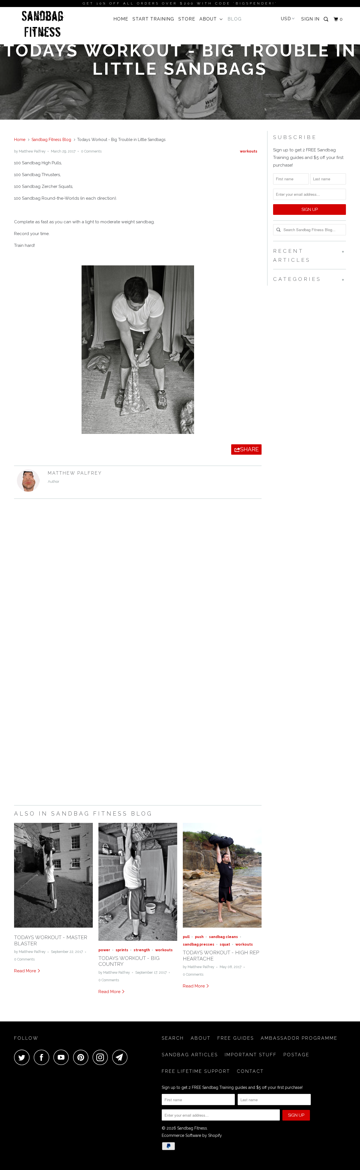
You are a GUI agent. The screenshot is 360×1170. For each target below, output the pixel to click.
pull (186, 937)
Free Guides (235, 1038)
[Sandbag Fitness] (43, 25)
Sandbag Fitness (192, 1128)
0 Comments (91, 151)
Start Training (153, 19)
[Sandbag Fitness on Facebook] (43, 1057)
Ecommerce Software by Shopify (192, 1135)
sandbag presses (198, 944)
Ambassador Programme (299, 1038)
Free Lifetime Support (196, 1071)
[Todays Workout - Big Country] (137, 942)
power (104, 950)
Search (173, 1038)
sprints (122, 950)
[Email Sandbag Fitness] (121, 1057)
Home (120, 19)
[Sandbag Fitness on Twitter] (23, 1057)
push (199, 937)
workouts (248, 151)
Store (186, 19)
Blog (235, 19)
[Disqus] (138, 580)
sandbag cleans (223, 937)
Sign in (310, 19)
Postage (296, 1054)
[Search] (326, 19)
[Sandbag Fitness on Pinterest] (82, 1057)
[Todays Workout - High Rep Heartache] (222, 929)
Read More (25, 970)
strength (142, 950)
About (209, 19)
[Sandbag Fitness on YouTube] (62, 1057)
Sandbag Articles (190, 1054)
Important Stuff (251, 1054)
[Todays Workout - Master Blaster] (53, 929)
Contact (250, 1071)
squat (225, 944)
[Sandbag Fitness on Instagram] (102, 1057)
